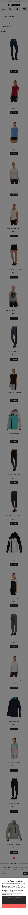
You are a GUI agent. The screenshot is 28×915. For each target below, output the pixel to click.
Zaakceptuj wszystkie (14, 906)
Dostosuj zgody (14, 902)
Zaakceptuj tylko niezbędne (14, 897)
